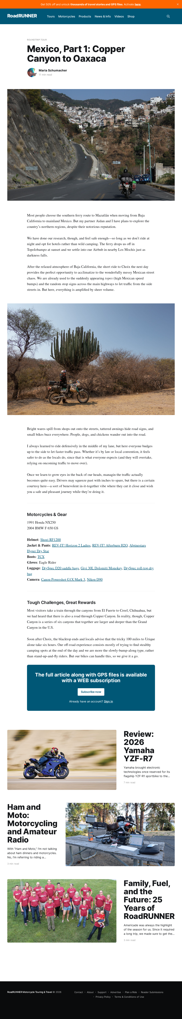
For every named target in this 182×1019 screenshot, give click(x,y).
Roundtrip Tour (37, 39)
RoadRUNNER (22, 16)
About (90, 992)
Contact (78, 992)
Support (102, 992)
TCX (41, 556)
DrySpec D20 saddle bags (60, 568)
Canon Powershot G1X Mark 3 (63, 579)
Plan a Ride (131, 992)
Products (85, 16)
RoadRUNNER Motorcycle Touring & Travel (29, 992)
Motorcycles (66, 16)
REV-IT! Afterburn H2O (110, 545)
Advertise (115, 992)
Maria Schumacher (53, 70)
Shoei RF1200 (50, 539)
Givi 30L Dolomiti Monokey (101, 568)
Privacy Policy (103, 996)
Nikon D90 (95, 579)
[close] (178, 4)
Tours (51, 16)
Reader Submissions (152, 992)
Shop (131, 16)
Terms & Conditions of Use (129, 996)
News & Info (103, 16)
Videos (119, 16)
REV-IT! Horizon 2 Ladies (71, 545)
